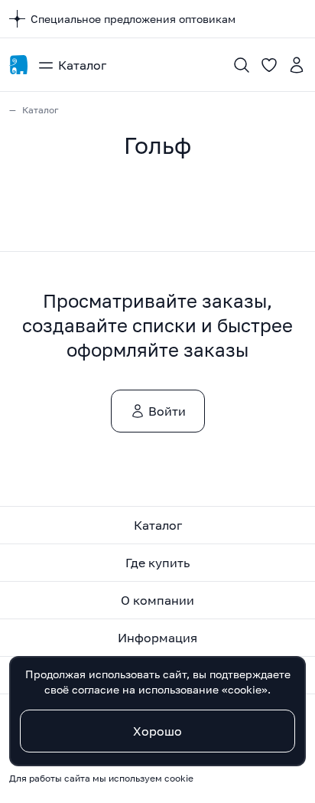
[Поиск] (241, 65)
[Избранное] (269, 65)
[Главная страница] (18, 64)
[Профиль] (296, 65)
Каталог (82, 65)
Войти (167, 411)
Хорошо (157, 731)
